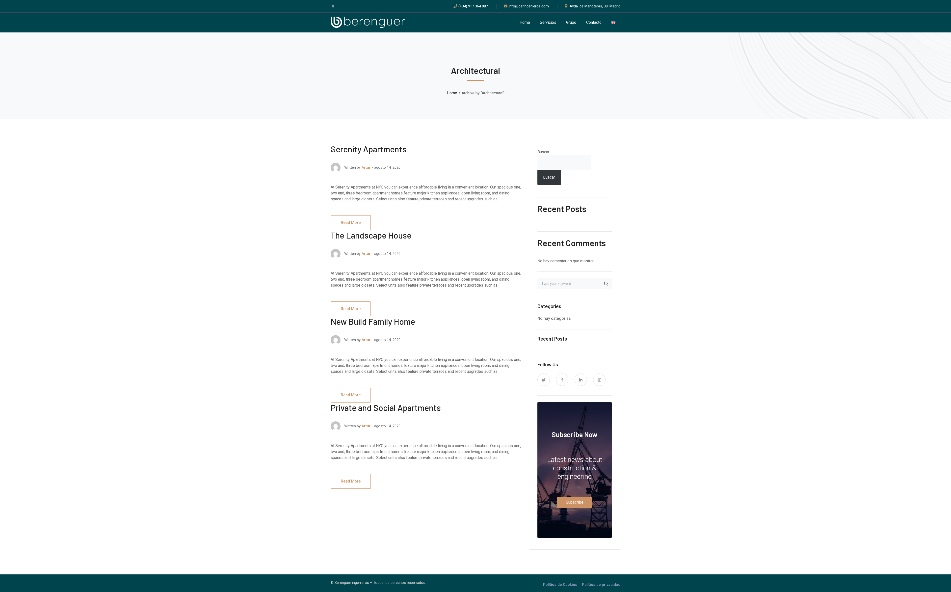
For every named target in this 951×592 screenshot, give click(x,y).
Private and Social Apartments (386, 408)
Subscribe (574, 502)
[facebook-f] (562, 380)
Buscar (543, 152)
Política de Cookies (560, 584)
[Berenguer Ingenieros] (368, 22)
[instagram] (599, 380)
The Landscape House (371, 235)
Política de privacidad (601, 584)
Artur (366, 167)
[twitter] (543, 380)
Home (452, 93)
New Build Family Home (373, 321)
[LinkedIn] (332, 6)
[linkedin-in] (581, 380)
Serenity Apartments (368, 149)
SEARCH (606, 283)
